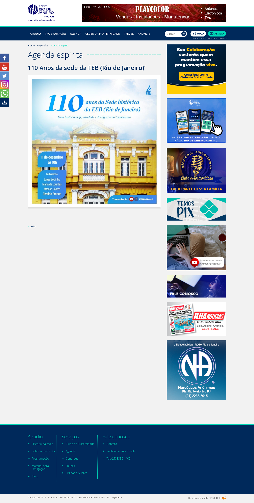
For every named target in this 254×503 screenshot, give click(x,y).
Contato (112, 444)
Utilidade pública (76, 473)
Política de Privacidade (121, 451)
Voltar (33, 226)
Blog (34, 476)
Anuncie (144, 34)
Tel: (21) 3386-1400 (118, 458)
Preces (129, 34)
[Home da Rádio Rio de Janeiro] (41, 20)
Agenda (75, 34)
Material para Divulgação (40, 467)
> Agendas (42, 45)
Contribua (72, 458)
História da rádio (42, 444)
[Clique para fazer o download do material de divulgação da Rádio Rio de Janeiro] (4, 106)
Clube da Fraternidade (102, 34)
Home (31, 45)
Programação (55, 34)
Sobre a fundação (43, 451)
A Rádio (35, 34)
